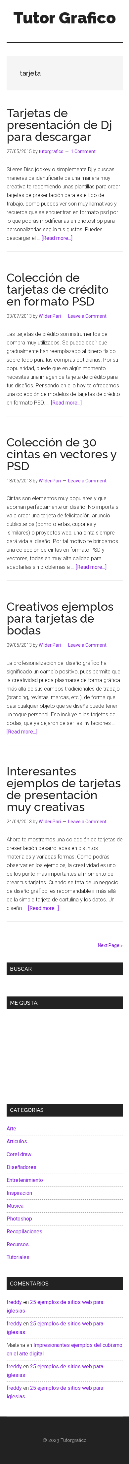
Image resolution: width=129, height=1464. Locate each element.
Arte (11, 1128)
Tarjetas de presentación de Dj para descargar (59, 125)
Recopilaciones (24, 1231)
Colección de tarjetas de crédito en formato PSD (57, 289)
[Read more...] (57, 238)
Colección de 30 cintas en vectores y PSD (62, 454)
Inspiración (19, 1193)
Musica (15, 1206)
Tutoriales (18, 1257)
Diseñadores (21, 1167)
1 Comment (83, 151)
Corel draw (19, 1154)
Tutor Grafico (64, 18)
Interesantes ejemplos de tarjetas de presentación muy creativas (64, 789)
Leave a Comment (87, 316)
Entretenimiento (25, 1180)
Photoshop (19, 1219)
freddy (14, 1302)
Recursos (18, 1244)
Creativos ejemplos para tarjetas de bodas (60, 618)
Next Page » (110, 945)
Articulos (17, 1141)
